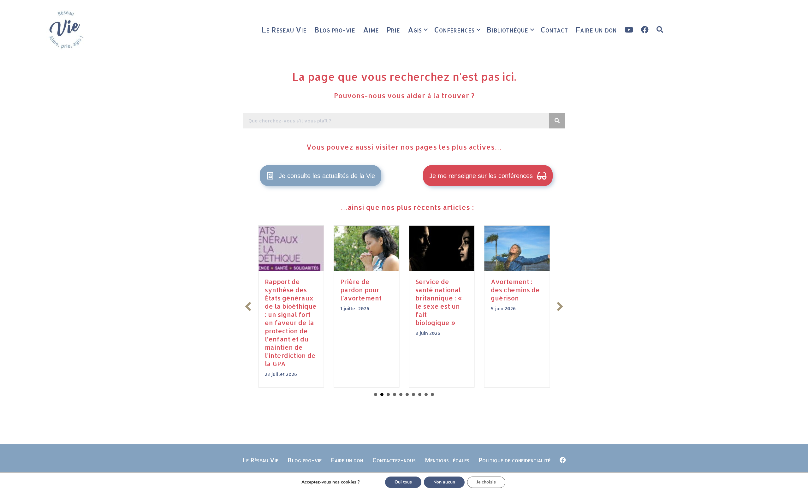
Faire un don (596, 29)
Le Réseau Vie (284, 29)
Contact (554, 29)
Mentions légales (447, 460)
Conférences (454, 29)
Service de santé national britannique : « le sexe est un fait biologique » (438, 302)
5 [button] (400, 394)
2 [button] (381, 394)
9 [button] (426, 394)
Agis (415, 29)
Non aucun (444, 482)
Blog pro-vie (334, 29)
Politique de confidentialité (514, 460)
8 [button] (419, 394)
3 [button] (388, 394)
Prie (393, 29)
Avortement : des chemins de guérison (515, 289)
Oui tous (403, 482)
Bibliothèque (507, 29)
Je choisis (486, 482)
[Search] (557, 120)
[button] (426, 29)
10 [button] (432, 394)
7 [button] (413, 394)
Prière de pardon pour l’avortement (361, 289)
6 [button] (407, 394)
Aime (371, 29)
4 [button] (394, 394)
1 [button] (375, 394)
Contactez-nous (394, 460)
